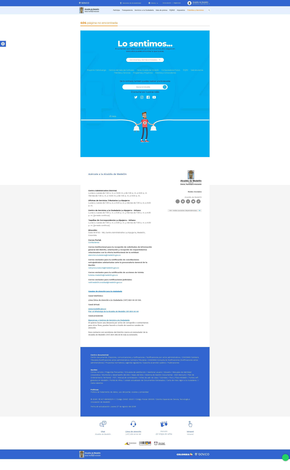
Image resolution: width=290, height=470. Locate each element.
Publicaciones (173, 363)
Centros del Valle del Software (121, 70)
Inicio (113, 116)
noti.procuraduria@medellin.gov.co (103, 268)
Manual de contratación (128, 377)
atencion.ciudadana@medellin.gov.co (104, 255)
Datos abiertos (97, 383)
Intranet (190, 434)
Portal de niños (116, 380)
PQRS (185, 70)
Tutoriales (164, 377)
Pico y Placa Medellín (178, 377)
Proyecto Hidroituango (96, 70)
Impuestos (181, 10)
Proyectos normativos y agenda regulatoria (123, 363)
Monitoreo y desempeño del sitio (116, 375)
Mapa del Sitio (138, 375)
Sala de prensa (197, 70)
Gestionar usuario (155, 372)
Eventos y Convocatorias (165, 73)
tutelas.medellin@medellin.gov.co (103, 275)
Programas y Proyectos (143, 73)
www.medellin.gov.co (97, 309)
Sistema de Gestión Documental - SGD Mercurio (166, 375)
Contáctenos (93, 242)
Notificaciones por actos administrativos (163, 357)
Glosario (167, 372)
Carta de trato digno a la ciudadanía (181, 380)
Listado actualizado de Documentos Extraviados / (145, 380)
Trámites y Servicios (122, 73)
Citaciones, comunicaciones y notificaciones (126, 357)
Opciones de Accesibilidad (132, 3)
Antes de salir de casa (148, 377)
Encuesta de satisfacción (135, 372)
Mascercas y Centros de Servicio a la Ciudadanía (108, 320)
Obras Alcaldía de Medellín (148, 70)
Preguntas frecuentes (114, 372)
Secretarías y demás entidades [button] (144, 60)
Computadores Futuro (171, 70)
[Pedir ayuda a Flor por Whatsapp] (285, 457)
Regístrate (177, 3)
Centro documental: (99, 357)
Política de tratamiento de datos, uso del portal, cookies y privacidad (119, 392)
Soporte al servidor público (154, 363)
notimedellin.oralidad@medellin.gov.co (105, 282)
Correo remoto (97, 372)
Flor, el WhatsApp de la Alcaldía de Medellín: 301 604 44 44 (113, 311)
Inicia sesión (167, 3)
